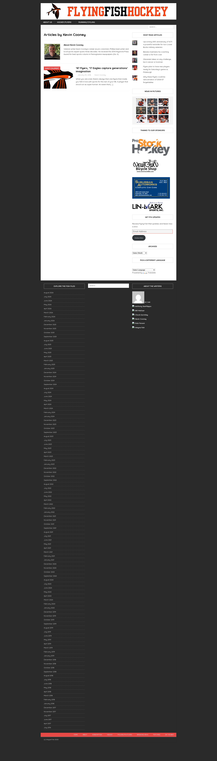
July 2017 (47, 715)
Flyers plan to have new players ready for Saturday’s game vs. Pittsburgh (156, 69)
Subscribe (139, 238)
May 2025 (47, 352)
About (85, 735)
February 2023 (49, 460)
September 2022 (50, 480)
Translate (152, 273)
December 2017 (50, 708)
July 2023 (47, 440)
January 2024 (49, 416)
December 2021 (50, 516)
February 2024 (49, 412)
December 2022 (50, 468)
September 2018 (50, 672)
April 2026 (47, 309)
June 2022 (48, 492)
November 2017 (50, 712)
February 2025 (49, 364)
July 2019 (47, 632)
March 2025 (48, 360)
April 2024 (47, 404)
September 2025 (50, 337)
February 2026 (49, 317)
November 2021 (50, 520)
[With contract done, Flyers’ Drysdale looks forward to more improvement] (152, 102)
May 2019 (47, 640)
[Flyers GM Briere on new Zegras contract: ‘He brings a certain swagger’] (152, 110)
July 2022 (47, 488)
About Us (47, 22)
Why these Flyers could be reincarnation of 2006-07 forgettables (154, 80)
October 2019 (49, 620)
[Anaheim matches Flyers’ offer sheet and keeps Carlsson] (163, 119)
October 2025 (49, 333)
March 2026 (48, 313)
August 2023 (48, 436)
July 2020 (47, 584)
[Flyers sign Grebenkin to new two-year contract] (141, 102)
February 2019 (49, 652)
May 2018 (47, 688)
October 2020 (49, 572)
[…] (111, 84)
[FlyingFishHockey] (108, 18)
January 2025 (49, 368)
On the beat (169, 735)
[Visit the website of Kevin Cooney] (64, 58)
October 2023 (49, 428)
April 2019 (47, 644)
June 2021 (47, 540)
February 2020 (49, 604)
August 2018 (48, 676)
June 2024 (48, 396)
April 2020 (47, 596)
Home (76, 735)
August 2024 (48, 388)
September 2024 (50, 384)
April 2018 (47, 692)
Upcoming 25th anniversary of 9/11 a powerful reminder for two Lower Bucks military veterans (157, 44)
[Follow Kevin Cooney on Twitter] (68, 58)
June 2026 (48, 301)
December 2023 (50, 420)
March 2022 (48, 504)
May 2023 (47, 448)
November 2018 (50, 664)
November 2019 (50, 616)
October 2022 (49, 476)
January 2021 (49, 560)
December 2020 (50, 564)
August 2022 (48, 484)
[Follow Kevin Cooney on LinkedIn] (72, 58)
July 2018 (47, 680)
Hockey (110, 735)
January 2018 (49, 704)
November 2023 (50, 424)
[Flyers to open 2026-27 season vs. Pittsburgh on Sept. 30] (141, 119)
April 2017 (47, 723)
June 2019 (48, 636)
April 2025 (47, 356)
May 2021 (47, 544)
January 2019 (49, 656)
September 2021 (50, 528)
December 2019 (50, 612)
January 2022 (49, 512)
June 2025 (48, 348)
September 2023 (50, 432)
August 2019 (48, 628)
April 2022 (47, 500)
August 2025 (48, 341)
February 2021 (49, 556)
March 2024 (48, 408)
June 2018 (48, 684)
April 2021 (47, 548)
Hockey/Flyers (64, 22)
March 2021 (48, 552)
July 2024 (47, 392)
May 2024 (47, 400)
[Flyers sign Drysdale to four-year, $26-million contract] (163, 102)
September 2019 (50, 624)
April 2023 (47, 452)
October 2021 (49, 524)
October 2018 (49, 668)
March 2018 (48, 695)
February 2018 (49, 700)
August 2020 (48, 580)
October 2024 (49, 380)
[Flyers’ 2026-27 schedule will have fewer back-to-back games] (141, 110)
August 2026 (48, 293)
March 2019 (48, 648)
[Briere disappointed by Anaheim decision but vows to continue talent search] (152, 119)
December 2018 (50, 660)
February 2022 (49, 508)
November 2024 (50, 376)
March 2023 (48, 456)
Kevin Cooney (100, 75)
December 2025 (50, 324)
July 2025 (47, 344)
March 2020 (48, 600)
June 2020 (48, 588)
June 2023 (48, 444)
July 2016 (47, 727)
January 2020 (49, 608)
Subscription (97, 735)
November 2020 (50, 568)
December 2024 (50, 372)
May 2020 (47, 592)
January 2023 (49, 464)
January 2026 (49, 321)
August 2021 (48, 532)
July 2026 (47, 297)
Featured (156, 735)
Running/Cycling (86, 22)
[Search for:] (160, 27)
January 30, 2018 (84, 75)
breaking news (142, 735)
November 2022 (50, 472)
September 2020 (50, 576)
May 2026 (47, 305)
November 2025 (50, 328)
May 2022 (47, 496)
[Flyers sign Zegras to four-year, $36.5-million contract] (163, 110)
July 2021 (47, 536)
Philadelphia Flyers (125, 735)
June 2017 (47, 719)
